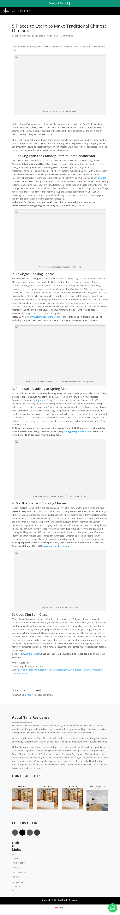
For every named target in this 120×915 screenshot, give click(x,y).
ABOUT (16, 877)
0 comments (67, 35)
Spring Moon (39, 400)
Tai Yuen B (47, 786)
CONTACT (18, 886)
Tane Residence (22, 35)
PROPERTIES (19, 863)
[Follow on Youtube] (37, 832)
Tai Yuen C (22, 786)
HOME (16, 858)
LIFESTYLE (18, 881)
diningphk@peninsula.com (77, 431)
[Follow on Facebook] (15, 832)
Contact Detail (58, 3)
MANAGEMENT (20, 867)
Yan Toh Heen (100, 177)
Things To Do (52, 35)
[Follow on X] (22, 832)
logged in (29, 694)
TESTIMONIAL (19, 872)
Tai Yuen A (72, 786)
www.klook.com (31, 653)
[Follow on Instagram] (30, 832)
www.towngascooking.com (44, 316)
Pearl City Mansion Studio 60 (97, 787)
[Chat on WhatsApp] (112, 907)
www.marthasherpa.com (56, 546)
